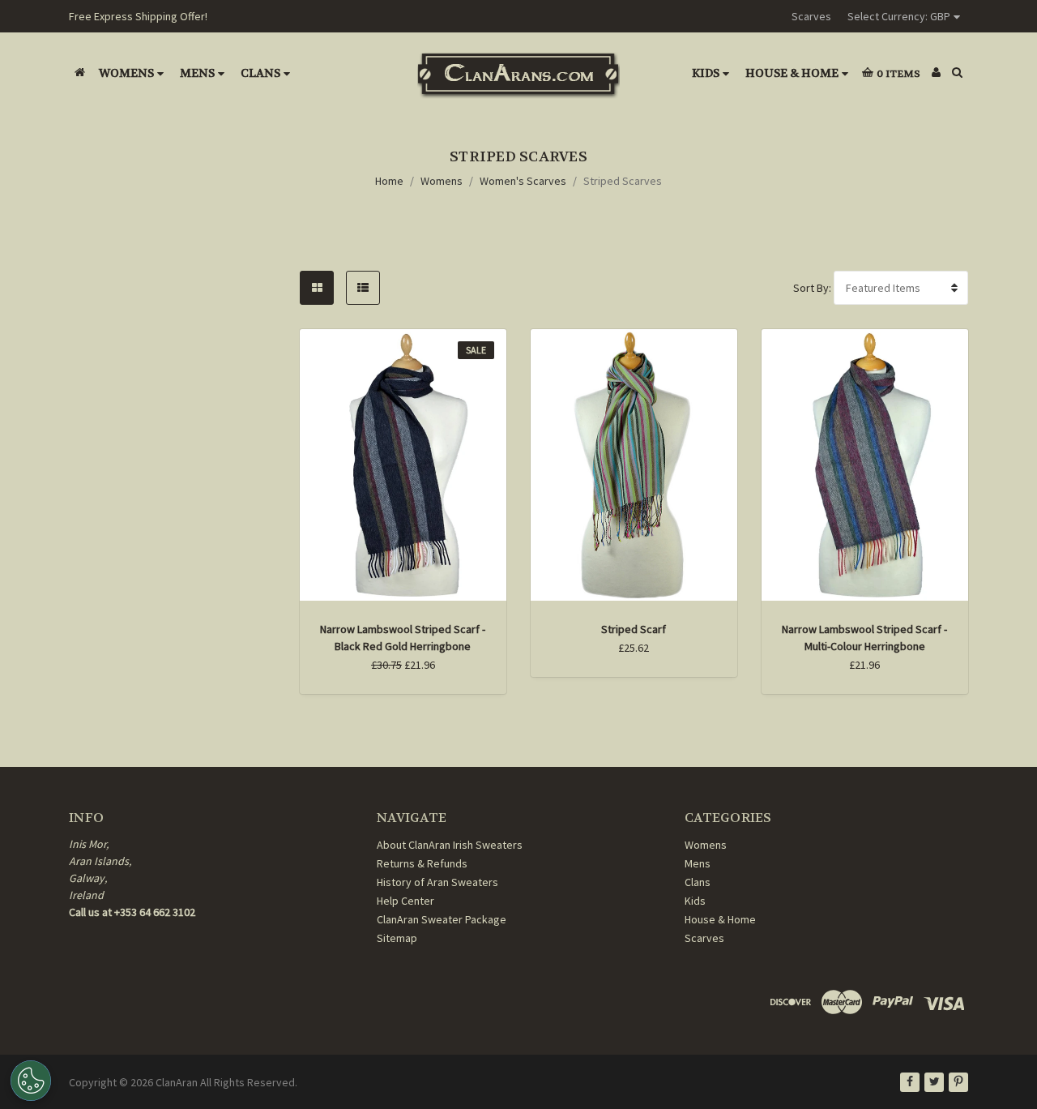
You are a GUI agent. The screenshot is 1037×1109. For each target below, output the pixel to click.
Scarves (811, 16)
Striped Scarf (633, 629)
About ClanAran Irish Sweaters (450, 844)
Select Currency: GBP (898, 16)
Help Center (405, 900)
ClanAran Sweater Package (441, 919)
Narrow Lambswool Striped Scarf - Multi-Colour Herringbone (864, 637)
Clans (260, 73)
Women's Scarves (523, 180)
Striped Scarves (622, 180)
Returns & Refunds (422, 863)
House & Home (792, 73)
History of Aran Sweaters (437, 882)
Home (389, 180)
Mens (197, 73)
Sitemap (397, 938)
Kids (705, 73)
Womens (126, 73)
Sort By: (812, 287)
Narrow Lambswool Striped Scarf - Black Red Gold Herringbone (402, 637)
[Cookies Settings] (31, 1080)
